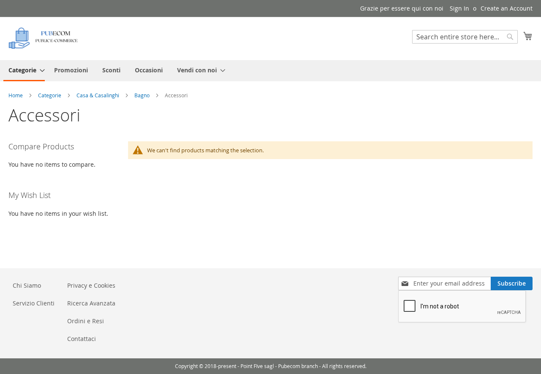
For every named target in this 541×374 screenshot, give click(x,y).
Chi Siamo (27, 285)
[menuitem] (24, 70)
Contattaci (81, 339)
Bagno (142, 95)
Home (16, 95)
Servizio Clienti (34, 303)
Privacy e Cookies (91, 285)
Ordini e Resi (85, 321)
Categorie (50, 95)
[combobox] (465, 37)
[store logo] (44, 38)
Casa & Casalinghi (98, 95)
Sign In (459, 8)
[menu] (270, 70)
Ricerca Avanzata (91, 303)
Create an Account (507, 8)
